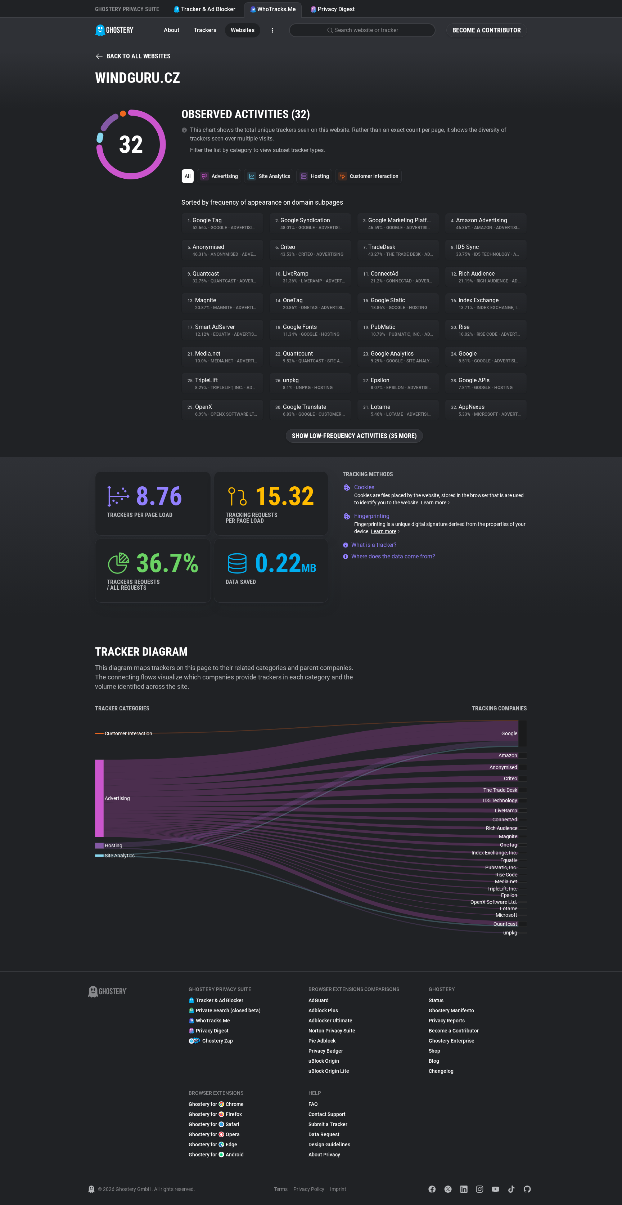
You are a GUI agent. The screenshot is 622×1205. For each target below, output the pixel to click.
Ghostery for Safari (214, 1124)
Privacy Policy (308, 1189)
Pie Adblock (321, 1041)
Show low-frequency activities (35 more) (354, 435)
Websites (242, 30)
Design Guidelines (329, 1144)
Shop (434, 1051)
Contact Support (327, 1114)
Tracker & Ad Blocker (208, 9)
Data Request (323, 1134)
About (171, 30)
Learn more (433, 502)
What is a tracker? (374, 544)
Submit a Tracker (327, 1124)
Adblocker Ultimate (330, 1020)
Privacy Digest (336, 9)
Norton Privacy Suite (331, 1031)
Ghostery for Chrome (216, 1104)
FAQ (313, 1104)
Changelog (441, 1071)
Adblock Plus (323, 1010)
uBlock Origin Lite (328, 1071)
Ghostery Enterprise (451, 1041)
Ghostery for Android (216, 1154)
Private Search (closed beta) (228, 1010)
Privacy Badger (325, 1051)
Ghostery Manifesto (451, 1010)
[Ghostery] (114, 30)
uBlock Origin (323, 1061)
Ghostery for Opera (214, 1134)
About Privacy (324, 1154)
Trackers (205, 30)
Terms (281, 1189)
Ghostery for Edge (213, 1144)
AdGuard (318, 1000)
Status (436, 1000)
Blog (434, 1061)
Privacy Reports (447, 1020)
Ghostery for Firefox (215, 1114)
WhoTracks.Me (276, 9)
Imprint (338, 1189)
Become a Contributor (486, 30)
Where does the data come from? (393, 556)
